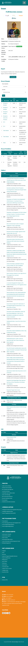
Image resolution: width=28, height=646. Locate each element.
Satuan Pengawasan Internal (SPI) (9, 513)
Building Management (6, 543)
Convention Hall (5, 566)
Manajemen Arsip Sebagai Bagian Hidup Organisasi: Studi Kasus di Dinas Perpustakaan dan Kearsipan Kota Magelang (16, 382)
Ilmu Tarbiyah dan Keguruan (7, 489)
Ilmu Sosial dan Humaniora (7, 496)
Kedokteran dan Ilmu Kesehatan (8, 501)
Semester (3, 89)
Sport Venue (4, 561)
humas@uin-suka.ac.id (10, 599)
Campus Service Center (7, 568)
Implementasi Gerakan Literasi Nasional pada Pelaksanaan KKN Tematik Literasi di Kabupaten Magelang (15, 241)
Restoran (4, 554)
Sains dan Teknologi (6, 494)
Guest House (4, 565)
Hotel (3, 552)
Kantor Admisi (5, 537)
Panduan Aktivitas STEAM (11, 437)
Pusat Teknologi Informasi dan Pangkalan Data (11, 522)
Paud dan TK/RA (5, 572)
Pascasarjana (4, 500)
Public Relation (6, 130)
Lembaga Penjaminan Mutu (7, 511)
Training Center (5, 570)
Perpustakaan (5, 521)
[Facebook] (3, 613)
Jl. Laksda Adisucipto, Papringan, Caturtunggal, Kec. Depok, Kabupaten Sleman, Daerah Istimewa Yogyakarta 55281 (14, 603)
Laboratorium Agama (6, 535)
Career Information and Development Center (11, 541)
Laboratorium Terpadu (6, 534)
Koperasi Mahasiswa (6, 557)
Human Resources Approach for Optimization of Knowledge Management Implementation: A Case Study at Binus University (16, 305)
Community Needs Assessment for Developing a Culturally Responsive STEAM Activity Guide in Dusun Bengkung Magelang (16, 180)
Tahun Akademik (5, 83)
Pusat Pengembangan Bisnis (8, 526)
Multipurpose (4, 559)
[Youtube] (9, 613)
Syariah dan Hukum (6, 491)
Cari (3, 95)
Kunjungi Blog (13, 77)
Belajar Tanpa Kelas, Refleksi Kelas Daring (14, 400)
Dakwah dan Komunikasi (7, 487)
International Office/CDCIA (7, 539)
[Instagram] (7, 613)
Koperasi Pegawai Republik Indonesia (9, 556)
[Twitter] (5, 613)
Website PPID (5, 579)
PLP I (4, 122)
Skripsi (4, 142)
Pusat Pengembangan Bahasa (8, 524)
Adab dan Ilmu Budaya (6, 485)
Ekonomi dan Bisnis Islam (7, 498)
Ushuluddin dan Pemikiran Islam (8, 493)
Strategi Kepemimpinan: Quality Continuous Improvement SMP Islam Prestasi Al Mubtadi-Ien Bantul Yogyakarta (15, 340)
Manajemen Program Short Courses (13, 390)
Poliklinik (4, 550)
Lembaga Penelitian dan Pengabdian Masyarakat (12, 509)
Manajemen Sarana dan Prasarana (5, 117)
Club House (4, 563)
